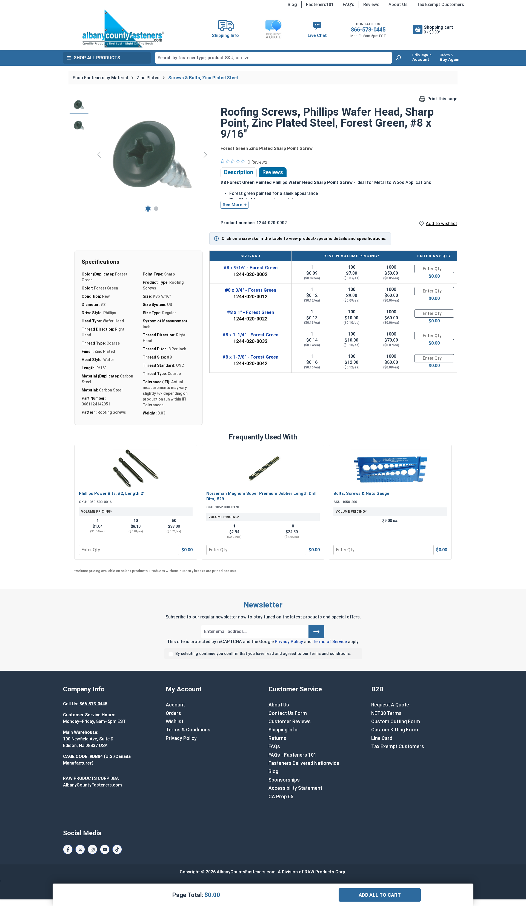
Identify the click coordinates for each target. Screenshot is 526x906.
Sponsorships (284, 780)
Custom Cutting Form (395, 721)
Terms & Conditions (188, 729)
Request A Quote (390, 705)
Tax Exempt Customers (440, 4)
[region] (139, 155)
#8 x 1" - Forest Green (250, 312)
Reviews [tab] (272, 172)
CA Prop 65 (280, 796)
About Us (398, 4)
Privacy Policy (289, 641)
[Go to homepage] (123, 28)
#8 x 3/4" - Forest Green (250, 290)
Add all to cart (380, 895)
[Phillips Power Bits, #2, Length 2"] (136, 468)
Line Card (381, 738)
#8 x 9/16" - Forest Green (251, 267)
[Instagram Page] (92, 849)
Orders (173, 713)
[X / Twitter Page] (80, 849)
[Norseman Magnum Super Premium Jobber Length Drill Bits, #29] (263, 468)
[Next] (205, 154)
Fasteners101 (320, 4)
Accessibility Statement (295, 788)
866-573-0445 (368, 29)
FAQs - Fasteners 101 (292, 755)
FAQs (274, 746)
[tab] (239, 172)
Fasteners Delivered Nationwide (303, 763)
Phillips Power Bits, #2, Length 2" (111, 493)
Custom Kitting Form (394, 729)
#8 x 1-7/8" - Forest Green (250, 357)
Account (175, 705)
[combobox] (273, 58)
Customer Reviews (289, 721)
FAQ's (348, 4)
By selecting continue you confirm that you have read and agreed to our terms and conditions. (263, 653)
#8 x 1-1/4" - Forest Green (250, 334)
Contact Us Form (287, 713)
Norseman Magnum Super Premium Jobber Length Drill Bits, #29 (261, 496)
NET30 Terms (386, 713)
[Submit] (316, 631)
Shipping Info (283, 729)
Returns (277, 738)
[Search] (398, 58)
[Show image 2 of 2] (156, 208)
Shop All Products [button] (97, 57)
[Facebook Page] (68, 849)
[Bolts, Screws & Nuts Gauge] (390, 468)
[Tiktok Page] (117, 849)
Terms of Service (330, 641)
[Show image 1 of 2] (148, 208)
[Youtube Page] (105, 849)
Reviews (371, 4)
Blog (292, 4)
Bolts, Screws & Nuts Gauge (361, 493)
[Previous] (99, 154)
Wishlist (174, 721)
